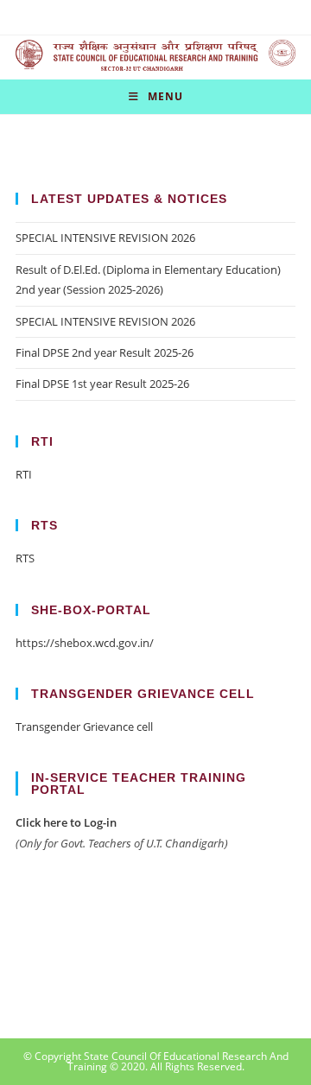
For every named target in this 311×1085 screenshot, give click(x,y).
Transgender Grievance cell (84, 726)
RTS (25, 558)
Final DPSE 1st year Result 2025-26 (102, 383)
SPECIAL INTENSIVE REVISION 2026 (105, 237)
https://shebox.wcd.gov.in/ (85, 642)
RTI (24, 474)
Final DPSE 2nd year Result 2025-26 (105, 352)
